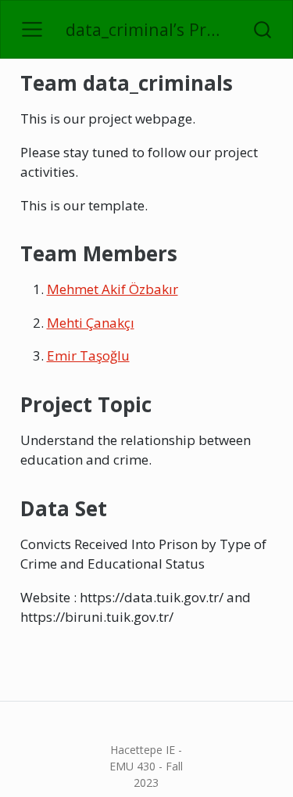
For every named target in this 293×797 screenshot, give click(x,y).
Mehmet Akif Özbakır (112, 289)
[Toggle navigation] (32, 30)
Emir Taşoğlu (88, 355)
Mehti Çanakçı (90, 323)
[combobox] (263, 29)
